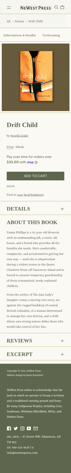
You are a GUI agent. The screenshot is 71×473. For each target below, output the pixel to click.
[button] (56, 7)
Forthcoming (51, 35)
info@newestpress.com (22, 453)
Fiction (19, 21)
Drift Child (35, 21)
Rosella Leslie (19, 136)
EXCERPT (20, 354)
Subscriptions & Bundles (19, 35)
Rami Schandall (34, 375)
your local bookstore (30, 195)
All (8, 21)
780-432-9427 (20, 447)
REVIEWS (19, 341)
